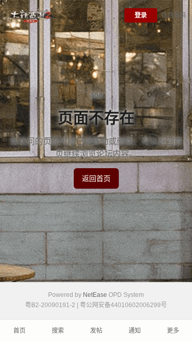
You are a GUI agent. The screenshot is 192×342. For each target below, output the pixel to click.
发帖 (96, 330)
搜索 (58, 330)
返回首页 (96, 178)
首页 (19, 330)
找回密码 (173, 15)
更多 (173, 330)
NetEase (95, 294)
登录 (141, 15)
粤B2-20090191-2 (50, 305)
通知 (135, 330)
